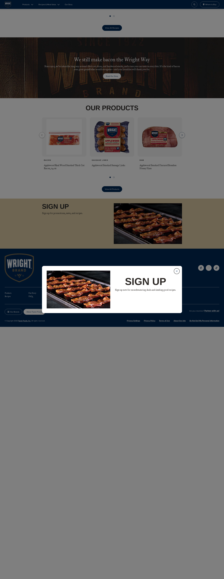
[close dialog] (177, 271)
